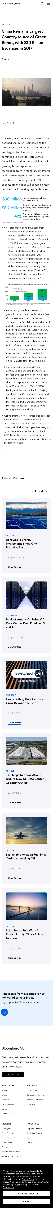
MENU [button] (48, 3)
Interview (11, 616)
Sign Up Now (13, 1074)
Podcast (11, 695)
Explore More (39, 491)
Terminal (11, 322)
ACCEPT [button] (26, 1201)
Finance (5, 59)
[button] (4, 1012)
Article (10, 536)
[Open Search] (42, 3)
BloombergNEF (11, 3)
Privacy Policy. (28, 1179)
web (41, 318)
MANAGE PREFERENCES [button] (26, 1193)
